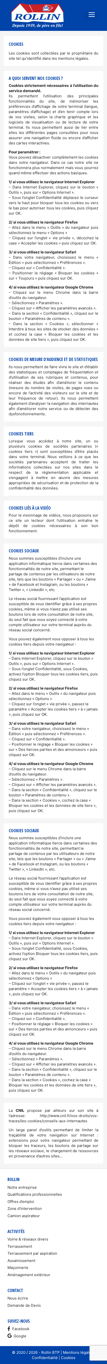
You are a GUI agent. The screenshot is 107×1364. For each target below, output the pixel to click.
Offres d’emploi (20, 1201)
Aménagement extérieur (28, 1274)
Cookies (68, 1357)
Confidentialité (45, 1357)
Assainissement (21, 1260)
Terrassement (19, 1246)
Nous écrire (17, 1298)
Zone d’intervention (24, 1208)
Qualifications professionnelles (34, 1194)
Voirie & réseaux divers (27, 1239)
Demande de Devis (24, 1305)
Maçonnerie (17, 1267)
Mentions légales (78, 1352)
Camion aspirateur (23, 1215)
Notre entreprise (22, 1187)
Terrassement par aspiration (32, 1253)
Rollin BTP (50, 1352)
